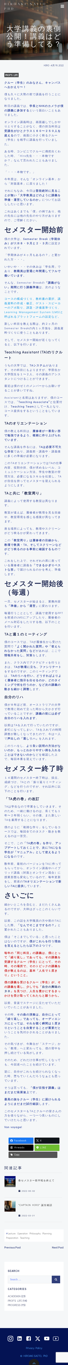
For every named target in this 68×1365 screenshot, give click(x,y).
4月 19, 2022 (57, 65)
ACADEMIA (14, 1296)
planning (47, 1233)
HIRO (46, 65)
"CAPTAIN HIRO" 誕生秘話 (35, 1205)
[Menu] (62, 6)
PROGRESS (14, 1305)
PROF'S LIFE (11, 75)
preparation (12, 1237)
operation (22, 1233)
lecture (12, 1233)
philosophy (35, 1233)
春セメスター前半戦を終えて (36, 1180)
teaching (24, 1237)
